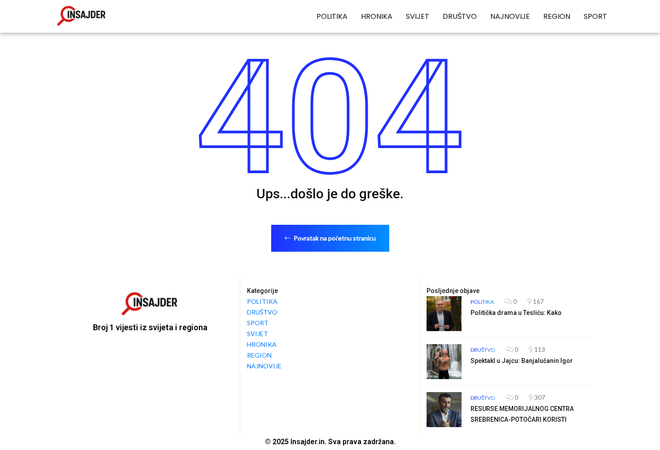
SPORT (595, 16)
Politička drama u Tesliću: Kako (516, 312)
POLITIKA (332, 16)
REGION (556, 16)
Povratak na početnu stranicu (334, 238)
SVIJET (417, 16)
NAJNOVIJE (510, 16)
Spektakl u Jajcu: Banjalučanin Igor (522, 360)
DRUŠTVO (460, 16)
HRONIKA (376, 16)
